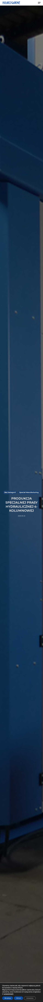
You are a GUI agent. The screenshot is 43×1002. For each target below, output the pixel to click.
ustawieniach (8, 994)
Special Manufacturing (29, 492)
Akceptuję (7, 998)
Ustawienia (29, 998)
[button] (39, 3)
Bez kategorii (10, 492)
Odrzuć (18, 998)
